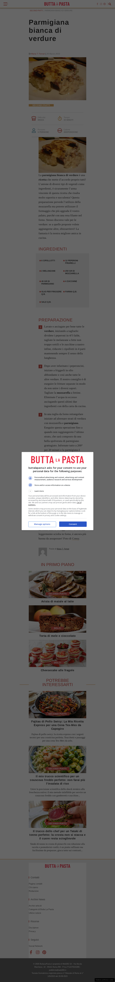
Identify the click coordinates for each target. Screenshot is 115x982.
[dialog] (57, 491)
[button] (57, 491)
